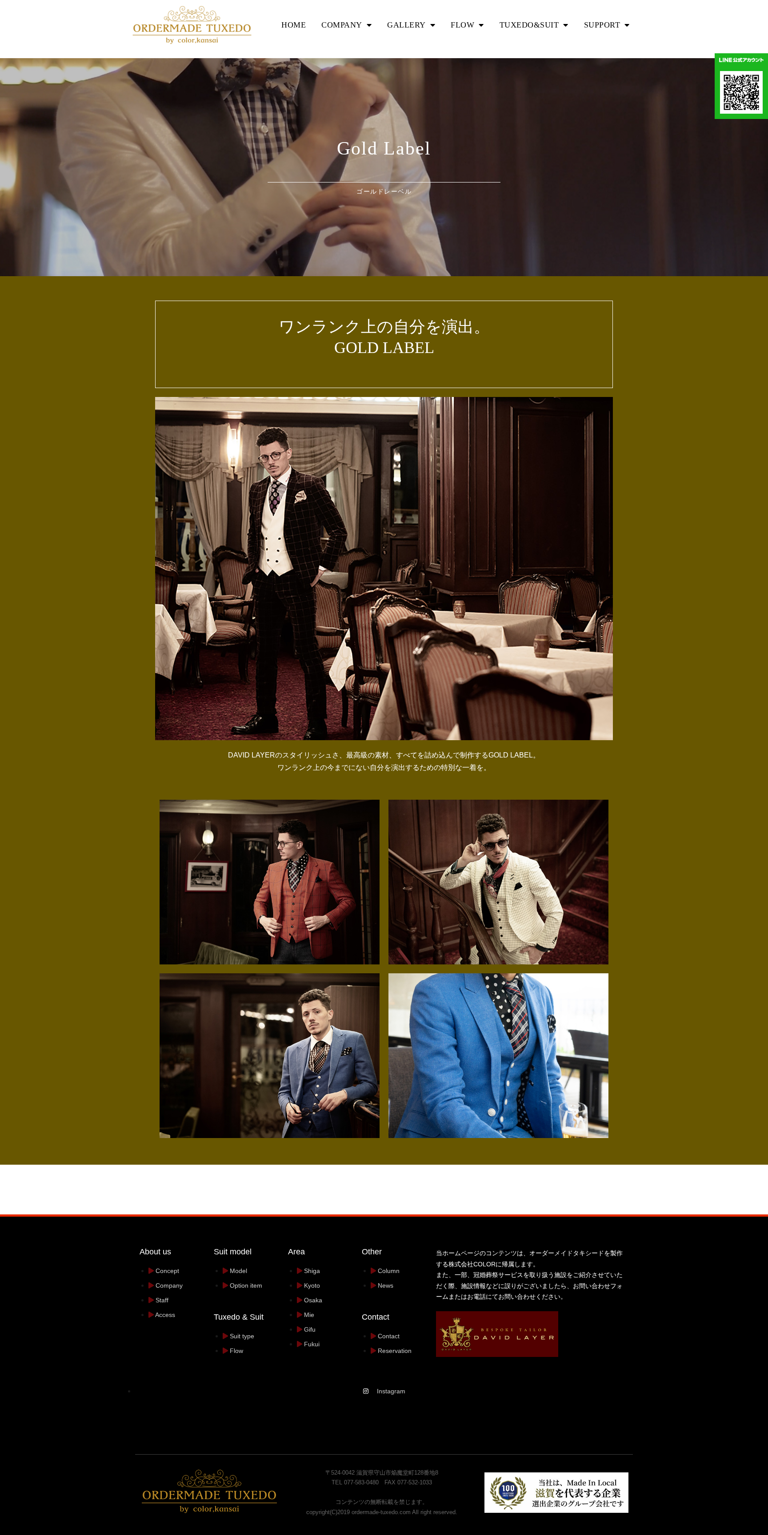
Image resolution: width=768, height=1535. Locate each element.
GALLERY (406, 24)
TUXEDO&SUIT (529, 24)
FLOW (462, 24)
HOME (293, 24)
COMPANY (341, 24)
